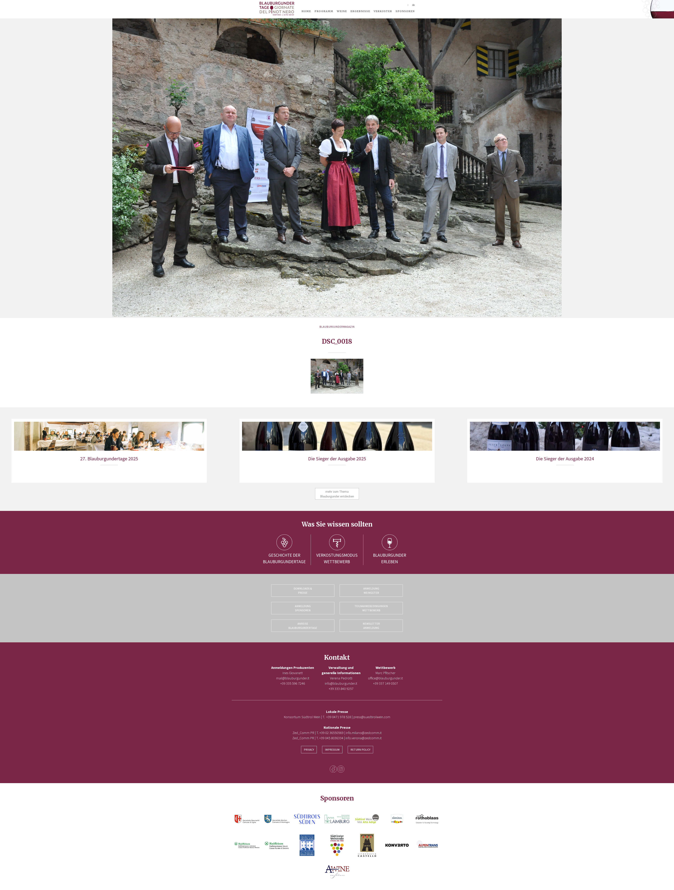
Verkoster (383, 11)
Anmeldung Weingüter (371, 590)
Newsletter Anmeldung (371, 626)
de (413, 5)
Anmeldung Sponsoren (303, 608)
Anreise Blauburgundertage (302, 626)
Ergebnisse (360, 11)
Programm (324, 11)
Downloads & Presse (303, 590)
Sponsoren (405, 11)
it (408, 5)
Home (306, 11)
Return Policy (360, 749)
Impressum (332, 749)
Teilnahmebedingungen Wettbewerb (371, 608)
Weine (342, 11)
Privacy (309, 749)
